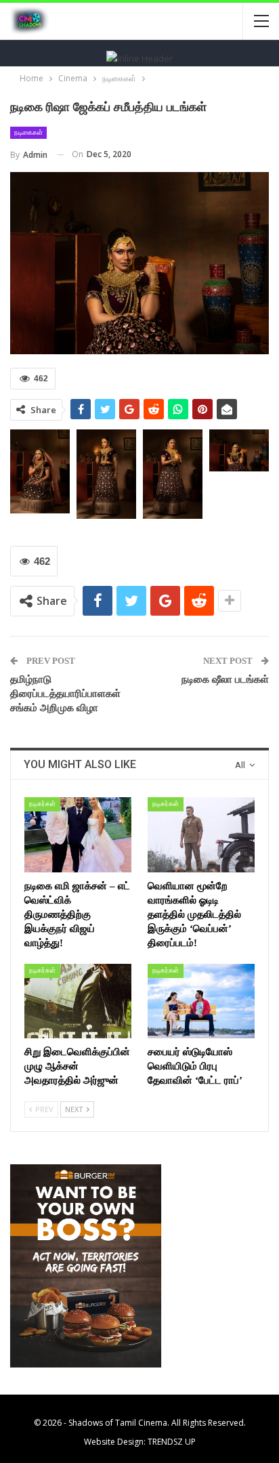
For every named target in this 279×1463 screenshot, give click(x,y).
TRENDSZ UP (172, 1441)
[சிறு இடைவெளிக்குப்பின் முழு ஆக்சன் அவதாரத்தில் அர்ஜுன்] (77, 1001)
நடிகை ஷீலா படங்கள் (225, 679)
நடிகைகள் (28, 132)
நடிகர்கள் (42, 803)
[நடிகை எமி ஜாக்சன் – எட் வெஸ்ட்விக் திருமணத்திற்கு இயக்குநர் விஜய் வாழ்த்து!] (77, 834)
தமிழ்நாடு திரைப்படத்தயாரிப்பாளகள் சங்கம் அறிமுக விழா (65, 693)
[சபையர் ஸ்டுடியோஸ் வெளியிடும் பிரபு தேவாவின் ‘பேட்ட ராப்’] (201, 1001)
